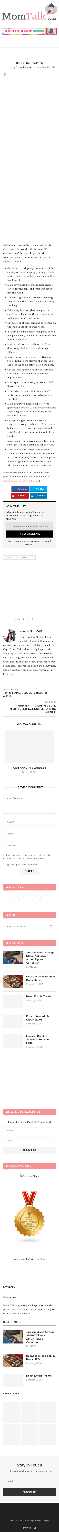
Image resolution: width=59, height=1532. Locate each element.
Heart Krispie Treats (39, 996)
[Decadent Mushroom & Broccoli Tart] (13, 981)
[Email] (38, 1509)
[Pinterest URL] (11, 1412)
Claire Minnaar (24, 67)
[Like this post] (34, 619)
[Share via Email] (48, 619)
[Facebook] (13, 898)
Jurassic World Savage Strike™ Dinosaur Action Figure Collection (40, 957)
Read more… (25, 1313)
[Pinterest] (38, 898)
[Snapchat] (46, 898)
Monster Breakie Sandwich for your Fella (37, 1039)
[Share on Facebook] (38, 619)
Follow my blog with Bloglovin (29, 1259)
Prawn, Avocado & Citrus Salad (37, 1018)
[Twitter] (22, 898)
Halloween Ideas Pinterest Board (21, 480)
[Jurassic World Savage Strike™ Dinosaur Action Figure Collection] (13, 957)
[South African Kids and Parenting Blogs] (29, 1193)
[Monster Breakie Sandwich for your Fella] (13, 1041)
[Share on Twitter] (41, 619)
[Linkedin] (35, 1509)
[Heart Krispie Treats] (13, 1001)
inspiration (27, 557)
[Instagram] (30, 898)
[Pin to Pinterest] (44, 619)
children (10, 557)
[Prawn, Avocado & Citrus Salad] (13, 1021)
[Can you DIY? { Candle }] (29, 746)
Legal (46, 1520)
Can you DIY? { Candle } (29, 767)
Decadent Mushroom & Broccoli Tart (40, 978)
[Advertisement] (29, 588)
